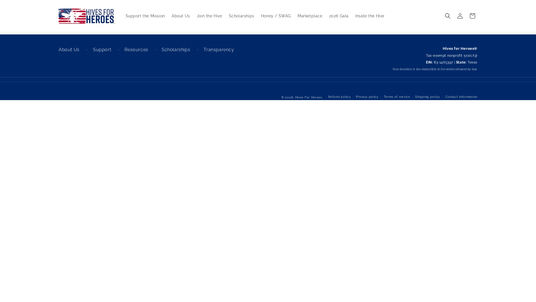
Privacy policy (367, 97)
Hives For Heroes (308, 97)
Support (103, 49)
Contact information (461, 97)
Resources (137, 49)
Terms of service (397, 97)
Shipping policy (427, 97)
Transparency (219, 49)
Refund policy (339, 97)
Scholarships (177, 49)
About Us (70, 49)
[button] (448, 16)
